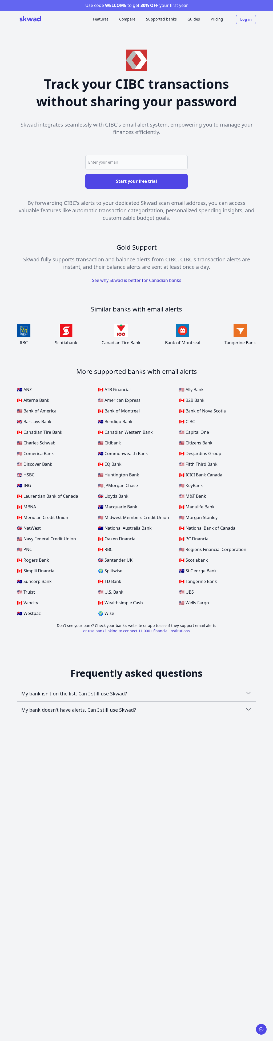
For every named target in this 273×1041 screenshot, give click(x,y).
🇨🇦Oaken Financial (117, 539)
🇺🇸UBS (186, 592)
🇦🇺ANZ (24, 389)
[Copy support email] (261, 1029)
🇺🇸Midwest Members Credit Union (133, 517)
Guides (193, 19)
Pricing (217, 19)
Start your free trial (136, 181)
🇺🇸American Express (119, 400)
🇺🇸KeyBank (191, 485)
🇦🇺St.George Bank (198, 571)
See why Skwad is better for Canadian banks (136, 280)
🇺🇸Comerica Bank (35, 453)
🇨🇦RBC (105, 549)
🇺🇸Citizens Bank (195, 443)
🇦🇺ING (24, 485)
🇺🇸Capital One (194, 432)
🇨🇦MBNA (26, 507)
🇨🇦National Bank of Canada (207, 528)
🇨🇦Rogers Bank (33, 560)
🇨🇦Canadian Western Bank (125, 432)
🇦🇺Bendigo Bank (115, 421)
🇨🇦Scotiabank (193, 560)
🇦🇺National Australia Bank (125, 528)
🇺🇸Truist (26, 592)
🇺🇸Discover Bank (34, 464)
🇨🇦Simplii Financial (36, 571)
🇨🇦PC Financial (194, 539)
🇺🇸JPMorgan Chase (118, 485)
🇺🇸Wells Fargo (194, 603)
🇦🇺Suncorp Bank (34, 581)
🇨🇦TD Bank (109, 581)
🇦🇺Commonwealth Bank (123, 453)
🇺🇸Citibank (109, 443)
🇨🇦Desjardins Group (200, 453)
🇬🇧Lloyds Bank (113, 496)
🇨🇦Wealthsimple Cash (120, 603)
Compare (127, 19)
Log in (246, 19)
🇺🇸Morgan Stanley (198, 517)
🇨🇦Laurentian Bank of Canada (47, 496)
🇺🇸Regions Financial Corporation (212, 549)
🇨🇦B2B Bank (191, 400)
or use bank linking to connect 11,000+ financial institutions (136, 630)
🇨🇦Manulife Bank (197, 507)
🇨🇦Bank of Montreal (119, 411)
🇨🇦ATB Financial (114, 389)
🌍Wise (106, 613)
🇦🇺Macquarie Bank (117, 507)
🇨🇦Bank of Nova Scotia (202, 411)
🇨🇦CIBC (187, 421)
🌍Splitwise (110, 571)
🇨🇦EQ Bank (110, 464)
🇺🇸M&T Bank (192, 496)
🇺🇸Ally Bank (191, 389)
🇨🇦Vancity (27, 603)
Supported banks (161, 19)
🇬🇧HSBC (25, 475)
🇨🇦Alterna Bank (33, 400)
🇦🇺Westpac (29, 613)
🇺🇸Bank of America (37, 411)
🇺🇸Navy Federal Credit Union (46, 539)
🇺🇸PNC (24, 549)
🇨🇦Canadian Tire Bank (39, 432)
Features (101, 19)
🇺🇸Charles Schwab (36, 443)
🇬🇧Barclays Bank (34, 421)
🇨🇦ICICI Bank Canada (200, 475)
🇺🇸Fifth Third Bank (198, 464)
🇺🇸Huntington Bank (118, 475)
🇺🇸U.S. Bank (110, 592)
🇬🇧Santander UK (115, 560)
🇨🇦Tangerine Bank (198, 581)
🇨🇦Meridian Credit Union (42, 517)
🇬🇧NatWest (29, 528)
